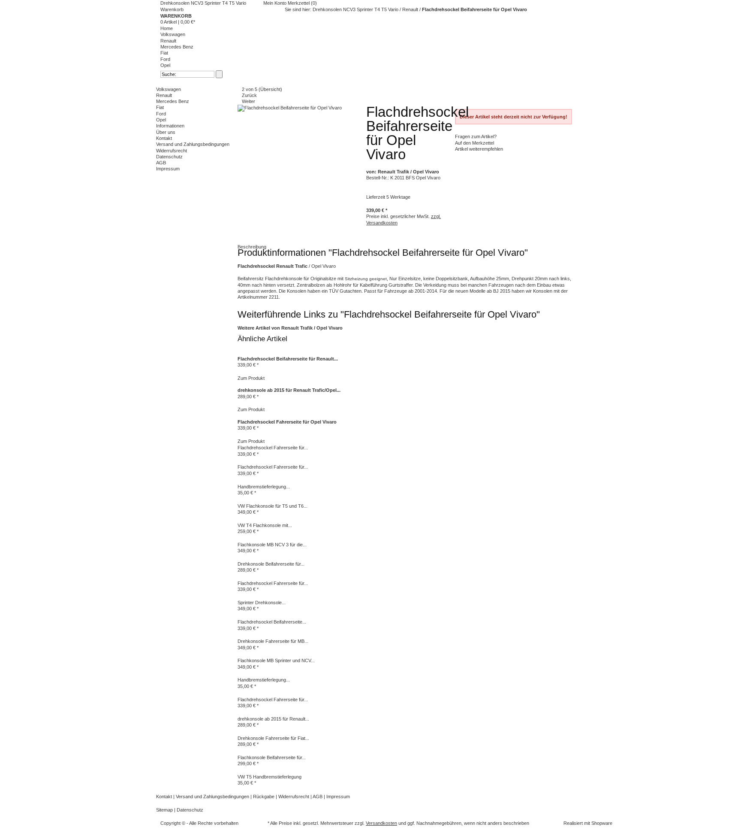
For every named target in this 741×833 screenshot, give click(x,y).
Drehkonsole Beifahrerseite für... (271, 563)
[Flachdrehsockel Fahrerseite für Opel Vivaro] (238, 415)
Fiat (164, 52)
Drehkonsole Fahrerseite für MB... (273, 641)
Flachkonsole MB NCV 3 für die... (272, 544)
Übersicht (270, 89)
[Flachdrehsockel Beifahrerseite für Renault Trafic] (238, 352)
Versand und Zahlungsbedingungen (192, 144)
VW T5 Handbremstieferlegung (269, 776)
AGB (161, 162)
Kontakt (164, 138)
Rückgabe (264, 796)
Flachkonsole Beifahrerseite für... (272, 757)
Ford (165, 59)
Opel (165, 65)
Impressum (168, 168)
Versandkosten (381, 823)
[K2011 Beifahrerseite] (290, 107)
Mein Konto (275, 3)
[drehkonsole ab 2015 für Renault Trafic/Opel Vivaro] (238, 384)
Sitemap (165, 809)
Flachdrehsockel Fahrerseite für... (273, 447)
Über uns (165, 132)
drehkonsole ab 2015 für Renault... (273, 718)
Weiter (248, 101)
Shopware (601, 823)
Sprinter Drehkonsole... (262, 602)
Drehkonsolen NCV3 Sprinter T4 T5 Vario (203, 3)
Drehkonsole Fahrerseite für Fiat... (273, 738)
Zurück (249, 95)
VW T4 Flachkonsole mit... (265, 525)
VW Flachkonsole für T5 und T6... (272, 506)
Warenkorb (172, 9)
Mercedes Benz (176, 46)
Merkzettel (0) (302, 3)
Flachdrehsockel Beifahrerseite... (272, 621)
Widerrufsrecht (171, 150)
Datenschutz (169, 156)
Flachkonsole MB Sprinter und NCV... (276, 660)
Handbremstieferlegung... (264, 486)
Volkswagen (172, 34)
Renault (168, 40)
